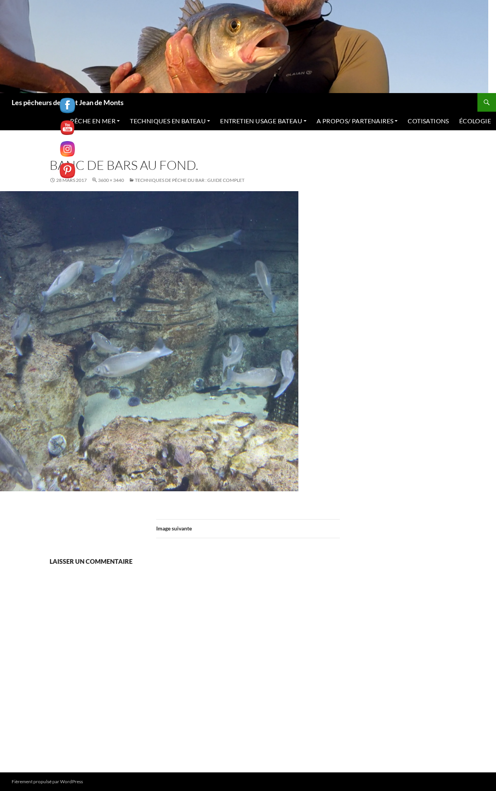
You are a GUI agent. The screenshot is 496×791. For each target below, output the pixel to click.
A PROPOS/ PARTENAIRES (355, 120)
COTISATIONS (428, 120)
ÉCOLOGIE (475, 120)
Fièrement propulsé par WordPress (47, 781)
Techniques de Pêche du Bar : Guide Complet (190, 180)
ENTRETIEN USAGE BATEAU (261, 120)
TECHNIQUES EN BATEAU (168, 120)
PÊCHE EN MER (92, 120)
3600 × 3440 (111, 180)
